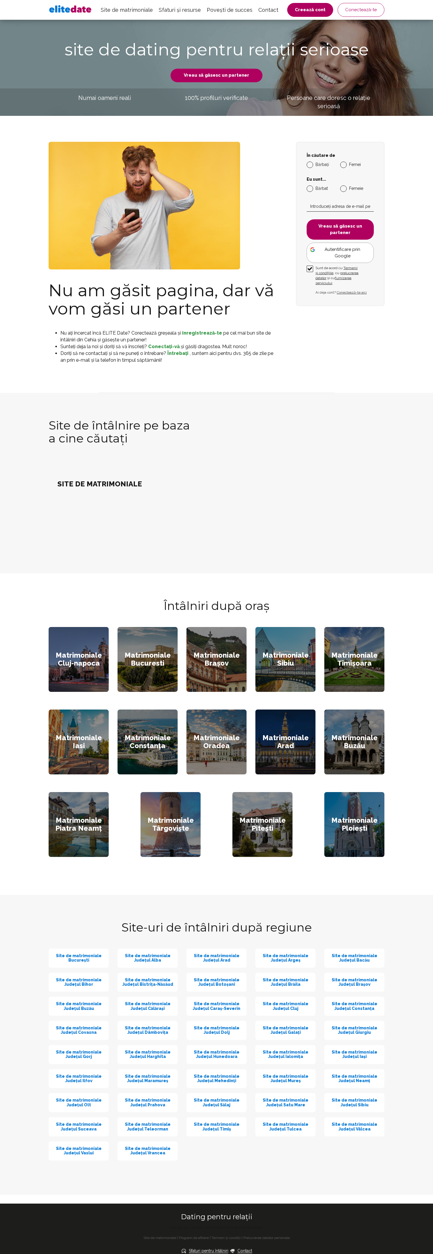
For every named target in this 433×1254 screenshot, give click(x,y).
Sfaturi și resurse (180, 10)
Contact (268, 10)
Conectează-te (361, 9)
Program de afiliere (194, 1238)
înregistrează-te (202, 333)
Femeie (356, 188)
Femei (355, 164)
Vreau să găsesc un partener (216, 75)
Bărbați (322, 164)
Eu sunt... (316, 179)
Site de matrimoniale (127, 10)
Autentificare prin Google (342, 252)
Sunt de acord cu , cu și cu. (336, 275)
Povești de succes (229, 10)
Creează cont (310, 9)
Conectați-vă (164, 346)
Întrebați (178, 353)
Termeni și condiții (226, 1238)
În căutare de (321, 155)
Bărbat (321, 188)
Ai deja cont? (341, 292)
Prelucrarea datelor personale (266, 1238)
